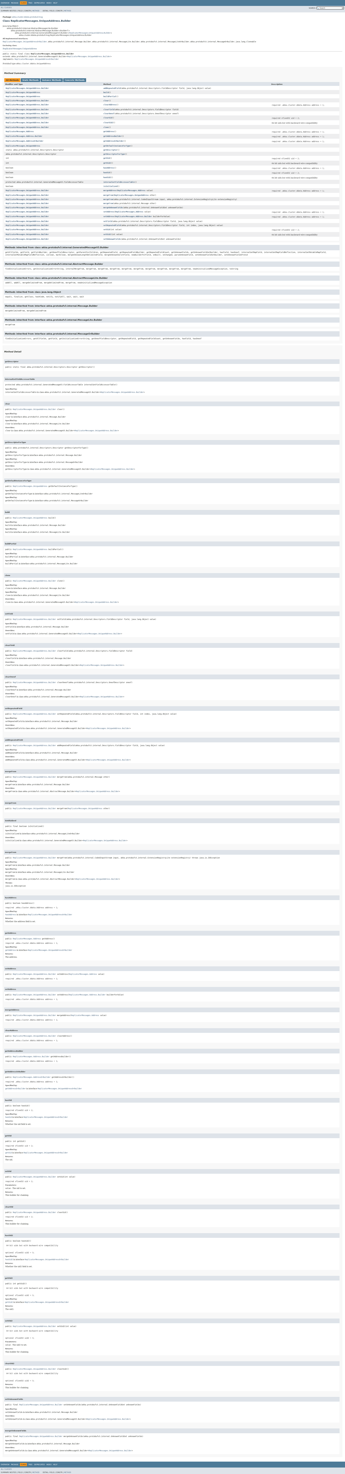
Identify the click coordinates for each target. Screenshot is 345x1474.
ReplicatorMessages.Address (20, 131)
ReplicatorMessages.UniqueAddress (20, 49)
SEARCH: (312, 8)
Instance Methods (51, 80)
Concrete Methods (74, 80)
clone (106, 127)
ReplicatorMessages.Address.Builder (24, 136)
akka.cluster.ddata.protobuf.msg (27, 17)
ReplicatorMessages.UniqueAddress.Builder (90, 33)
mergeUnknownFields (113, 207)
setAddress (108, 212)
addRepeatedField (112, 88)
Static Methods (30, 80)
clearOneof (108, 113)
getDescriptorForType (114, 154)
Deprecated (39, 3)
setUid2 (107, 234)
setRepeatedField (112, 225)
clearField (108, 109)
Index (48, 3)
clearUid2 (108, 122)
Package (14, 3)
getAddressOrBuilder (113, 141)
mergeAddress (109, 190)
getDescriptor (110, 150)
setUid (106, 229)
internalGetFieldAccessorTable (119, 182)
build (106, 92)
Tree (30, 3)
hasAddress (108, 168)
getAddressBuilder (112, 136)
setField (107, 221)
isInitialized (110, 186)
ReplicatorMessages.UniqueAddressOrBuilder (25, 42)
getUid (106, 158)
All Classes (6, 7)
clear (106, 101)
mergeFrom (108, 195)
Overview (5, 3)
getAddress (108, 131)
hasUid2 (107, 177)
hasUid (106, 172)
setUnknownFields (112, 239)
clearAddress (109, 105)
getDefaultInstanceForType (116, 146)
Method (35, 11)
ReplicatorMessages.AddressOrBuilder (24, 141)
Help (55, 3)
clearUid (107, 118)
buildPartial (109, 96)
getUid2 (107, 163)
